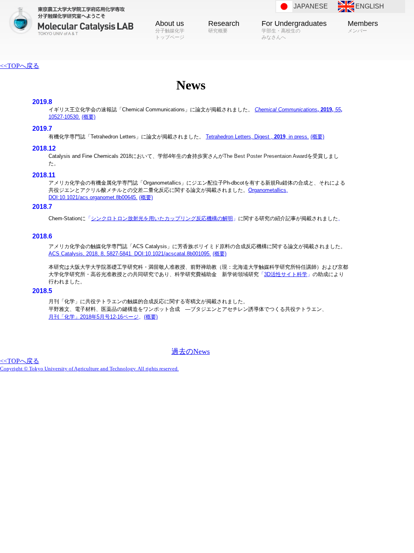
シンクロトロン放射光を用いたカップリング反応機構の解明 (162, 218)
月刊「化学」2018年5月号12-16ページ (94, 317)
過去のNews (190, 351)
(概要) (88, 117)
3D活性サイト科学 (285, 274)
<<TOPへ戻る (19, 65)
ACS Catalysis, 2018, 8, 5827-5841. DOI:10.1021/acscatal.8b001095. (130, 254)
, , (257, 137)
